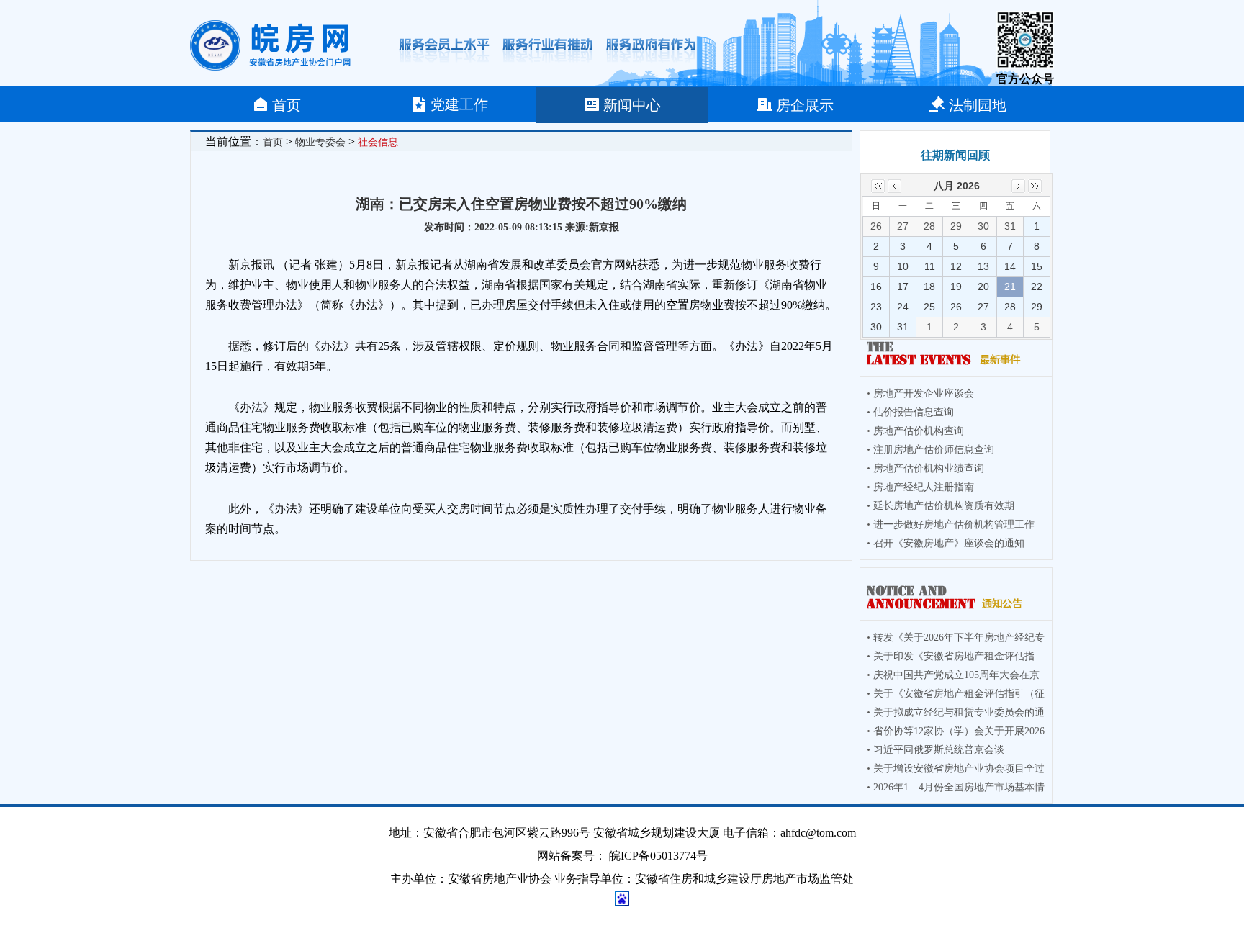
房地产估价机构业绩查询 (928, 468)
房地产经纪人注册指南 (923, 487)
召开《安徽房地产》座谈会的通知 (948, 543)
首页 (286, 105)
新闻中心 (632, 105)
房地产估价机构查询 (918, 430)
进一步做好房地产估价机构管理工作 (954, 524)
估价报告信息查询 (913, 412)
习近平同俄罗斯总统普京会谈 (938, 749)
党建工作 (459, 104)
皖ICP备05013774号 (658, 856)
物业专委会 (320, 142)
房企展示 (805, 105)
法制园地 (977, 105)
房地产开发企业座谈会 (923, 393)
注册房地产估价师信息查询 (933, 449)
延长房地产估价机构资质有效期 (943, 505)
